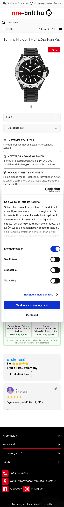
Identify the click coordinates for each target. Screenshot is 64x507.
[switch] (55, 259)
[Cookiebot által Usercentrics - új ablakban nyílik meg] (45, 190)
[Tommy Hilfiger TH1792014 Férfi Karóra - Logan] (32, 75)
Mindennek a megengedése (32, 305)
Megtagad (32, 314)
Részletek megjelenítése (38, 294)
